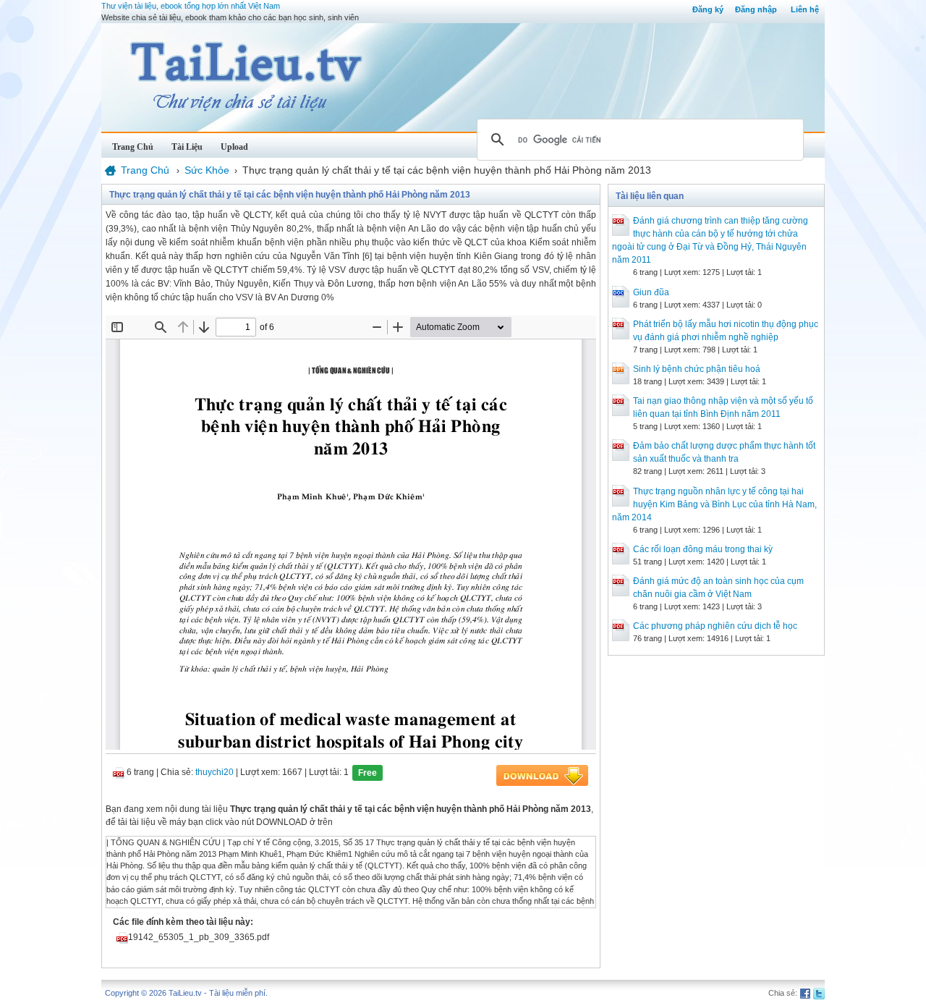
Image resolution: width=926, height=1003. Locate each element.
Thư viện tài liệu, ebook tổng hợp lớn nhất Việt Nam (190, 5)
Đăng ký (707, 9)
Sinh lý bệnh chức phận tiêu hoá (696, 369)
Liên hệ (805, 9)
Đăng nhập (756, 9)
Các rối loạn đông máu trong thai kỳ (703, 549)
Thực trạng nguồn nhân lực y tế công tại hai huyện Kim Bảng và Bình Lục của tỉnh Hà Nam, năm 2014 (714, 504)
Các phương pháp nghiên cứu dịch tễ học (715, 626)
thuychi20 (214, 772)
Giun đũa (651, 292)
